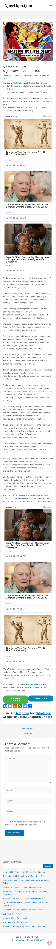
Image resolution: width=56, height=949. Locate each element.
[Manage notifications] (49, 943)
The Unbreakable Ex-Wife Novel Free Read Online (24, 876)
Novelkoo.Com (18, 940)
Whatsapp (43, 713)
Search (48, 866)
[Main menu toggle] (50, 5)
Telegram (22, 713)
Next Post (28, 733)
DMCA (41, 940)
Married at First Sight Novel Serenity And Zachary (24, 872)
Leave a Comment (11, 75)
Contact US (32, 940)
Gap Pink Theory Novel (13, 914)
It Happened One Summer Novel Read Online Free (25, 910)
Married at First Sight (12, 83)
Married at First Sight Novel (33, 75)
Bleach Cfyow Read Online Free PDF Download (23, 898)
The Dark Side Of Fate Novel (15, 922)
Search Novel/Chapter (12, 862)
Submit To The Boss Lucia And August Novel (22, 887)
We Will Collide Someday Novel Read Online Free (24, 926)
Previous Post (28, 728)
